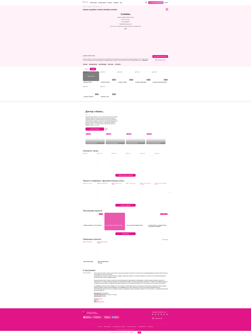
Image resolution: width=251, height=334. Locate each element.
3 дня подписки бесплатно (156, 2)
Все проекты (165, 239)
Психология (100, 301)
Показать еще (125, 233)
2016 (97, 300)
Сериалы (109, 2)
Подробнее (96, 125)
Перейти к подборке (125, 205)
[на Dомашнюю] (85, 2)
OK (139, 332)
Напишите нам (158, 318)
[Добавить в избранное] (167, 9)
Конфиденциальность (131, 326)
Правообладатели (142, 326)
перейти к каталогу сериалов (125, 175)
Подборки (116, 2)
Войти (166, 2)
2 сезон (93, 55)
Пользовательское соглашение (119, 326)
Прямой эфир (93, 2)
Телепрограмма (102, 2)
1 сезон (86, 69)
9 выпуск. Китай (87, 55)
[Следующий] (170, 192)
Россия (100, 299)
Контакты (100, 326)
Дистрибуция (150, 326)
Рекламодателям (107, 326)
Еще (121, 2)
